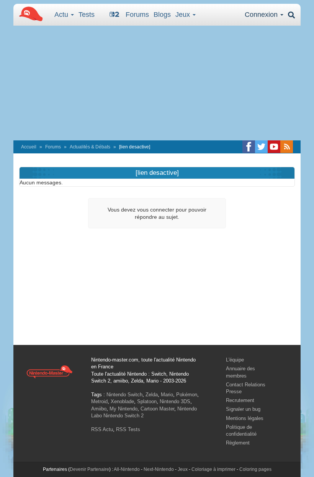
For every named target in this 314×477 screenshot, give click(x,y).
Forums (137, 14)
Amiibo (98, 409)
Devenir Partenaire (89, 469)
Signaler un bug (243, 409)
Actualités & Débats (90, 147)
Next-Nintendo (159, 469)
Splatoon (147, 401)
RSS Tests (128, 429)
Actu (62, 14)
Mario (167, 394)
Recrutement (240, 400)
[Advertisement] (157, 83)
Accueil (28, 147)
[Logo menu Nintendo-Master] (28, 13)
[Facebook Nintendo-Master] (248, 146)
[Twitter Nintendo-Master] (261, 146)
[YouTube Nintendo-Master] (274, 146)
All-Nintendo (127, 469)
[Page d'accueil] (49, 371)
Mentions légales (244, 418)
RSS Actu (102, 429)
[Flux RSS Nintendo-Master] (286, 146)
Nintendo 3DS (175, 401)
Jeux (183, 14)
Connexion (262, 14)
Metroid (99, 401)
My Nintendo (123, 409)
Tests (86, 14)
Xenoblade (122, 401)
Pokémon (186, 394)
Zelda (152, 394)
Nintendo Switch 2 (123, 415)
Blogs (162, 14)
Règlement (238, 443)
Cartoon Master (157, 409)
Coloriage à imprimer (213, 469)
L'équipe (235, 360)
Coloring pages (255, 469)
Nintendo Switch (124, 394)
